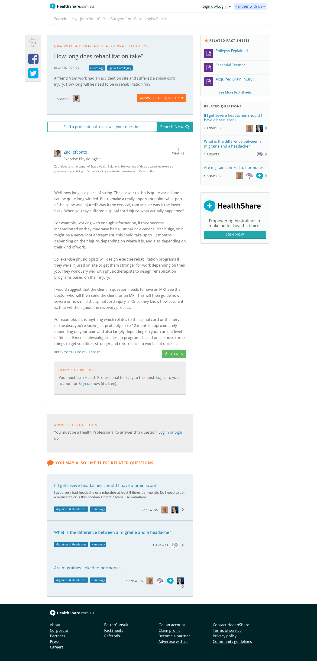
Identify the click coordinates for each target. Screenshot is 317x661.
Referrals (112, 635)
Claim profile (169, 630)
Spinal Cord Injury (120, 68)
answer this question (161, 98)
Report (94, 352)
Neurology (97, 68)
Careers (57, 647)
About (55, 624)
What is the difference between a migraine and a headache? (112, 532)
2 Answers (149, 510)
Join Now (235, 234)
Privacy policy (224, 635)
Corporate (59, 630)
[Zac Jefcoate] (76, 98)
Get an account (171, 624)
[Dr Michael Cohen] (164, 509)
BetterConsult (116, 624)
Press (55, 641)
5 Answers (134, 581)
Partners (57, 635)
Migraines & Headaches (71, 509)
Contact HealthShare (231, 624)
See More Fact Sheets (235, 92)
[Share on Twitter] (33, 76)
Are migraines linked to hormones (87, 568)
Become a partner (174, 635)
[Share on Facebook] (33, 62)
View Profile (146, 171)
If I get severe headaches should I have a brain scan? (105, 485)
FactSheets (113, 630)
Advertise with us (173, 641)
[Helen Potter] (174, 509)
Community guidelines (232, 641)
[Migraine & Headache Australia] (174, 545)
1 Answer (160, 545)
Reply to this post (69, 352)
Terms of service (227, 630)
